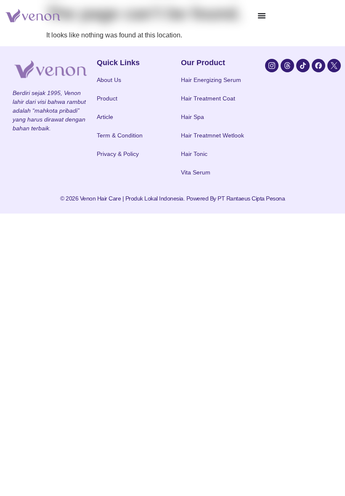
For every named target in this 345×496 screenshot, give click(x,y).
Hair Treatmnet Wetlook (212, 135)
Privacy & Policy (118, 153)
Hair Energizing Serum (211, 80)
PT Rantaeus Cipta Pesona (251, 198)
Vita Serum (195, 172)
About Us (109, 80)
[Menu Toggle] (261, 15)
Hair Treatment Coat (208, 98)
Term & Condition (120, 135)
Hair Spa (192, 116)
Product (107, 98)
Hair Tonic (194, 153)
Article (105, 116)
